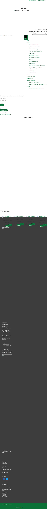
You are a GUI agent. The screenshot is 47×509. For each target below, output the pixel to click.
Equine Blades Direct (9, 4)
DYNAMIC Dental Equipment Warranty (38, 84)
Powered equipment (33, 44)
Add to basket (4, 110)
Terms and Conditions (6, 469)
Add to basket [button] (9, 226)
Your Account (32, 0)
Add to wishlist (3, 112)
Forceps (31, 59)
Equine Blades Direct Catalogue (36, 88)
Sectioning (31, 69)
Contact (28, 86)
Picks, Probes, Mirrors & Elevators (37, 65)
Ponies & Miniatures (33, 61)
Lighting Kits (32, 63)
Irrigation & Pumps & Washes (35, 67)
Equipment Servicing (31, 76)
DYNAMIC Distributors (31, 80)
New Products (32, 72)
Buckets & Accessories (34, 57)
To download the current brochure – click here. (6, 451)
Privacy (3, 471)
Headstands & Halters (34, 55)
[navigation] (23, 104)
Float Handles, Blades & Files (35, 51)
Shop (4, 35)
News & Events (30, 78)
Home (28, 40)
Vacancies (4, 466)
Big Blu (21, 507)
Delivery (4, 467)
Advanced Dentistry (33, 49)
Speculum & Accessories (34, 46)
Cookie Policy (5, 472)
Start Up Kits (32, 53)
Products (28, 42)
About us (28, 74)
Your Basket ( (42, 0)
